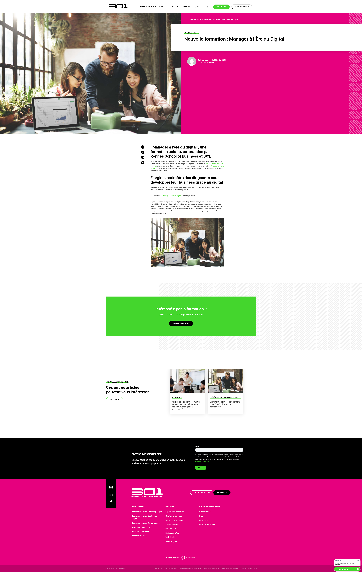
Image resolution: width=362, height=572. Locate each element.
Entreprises (186, 7)
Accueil (191, 19)
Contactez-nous (181, 323)
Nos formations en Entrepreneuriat (146, 523)
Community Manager (174, 520)
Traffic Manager (172, 524)
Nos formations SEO (140, 531)
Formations (163, 7)
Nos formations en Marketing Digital (147, 512)
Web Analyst (170, 537)
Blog (206, 7)
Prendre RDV (222, 493)
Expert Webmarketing (174, 512)
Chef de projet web (173, 516)
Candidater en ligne (202, 493)
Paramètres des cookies (249, 568)
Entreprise (203, 520)
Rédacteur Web (172, 533)
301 (207, 164)
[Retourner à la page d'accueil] (118, 7)
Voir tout (114, 400)
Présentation (205, 512)
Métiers (175, 7)
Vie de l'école (203, 19)
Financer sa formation (208, 524)
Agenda (197, 7)
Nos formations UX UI (141, 527)
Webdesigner (171, 541)
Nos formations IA (139, 536)
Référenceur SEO (172, 529)
